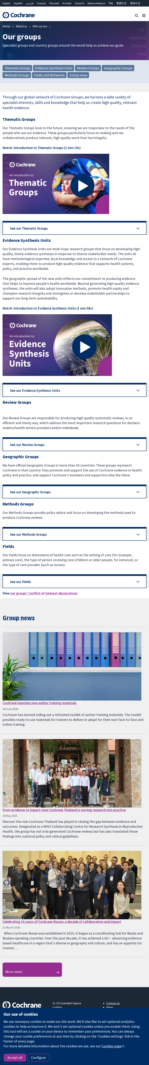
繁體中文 (121, 3)
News (109, 1007)
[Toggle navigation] (144, 15)
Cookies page (112, 1046)
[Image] (74, 184)
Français (41, 3)
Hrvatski (66, 3)
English (6, 3)
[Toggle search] (136, 15)
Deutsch (79, 3)
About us (21, 26)
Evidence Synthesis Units (53, 68)
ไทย (111, 3)
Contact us (113, 1003)
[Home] (19, 15)
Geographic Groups (118, 68)
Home (6, 26)
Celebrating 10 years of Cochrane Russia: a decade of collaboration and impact (62, 921)
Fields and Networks (49, 75)
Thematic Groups (17, 68)
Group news (78, 75)
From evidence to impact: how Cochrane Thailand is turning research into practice (64, 810)
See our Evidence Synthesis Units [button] (35, 390)
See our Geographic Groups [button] (30, 492)
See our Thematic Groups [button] (29, 228)
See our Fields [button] (20, 582)
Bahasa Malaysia (96, 3)
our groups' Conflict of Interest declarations (43, 593)
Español (18, 3)
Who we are (40, 26)
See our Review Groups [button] (27, 445)
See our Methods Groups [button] (28, 534)
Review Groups (88, 68)
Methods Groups (17, 75)
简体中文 (135, 3)
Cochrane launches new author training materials (39, 703)
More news (13, 971)
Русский (54, 3)
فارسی (29, 3)
